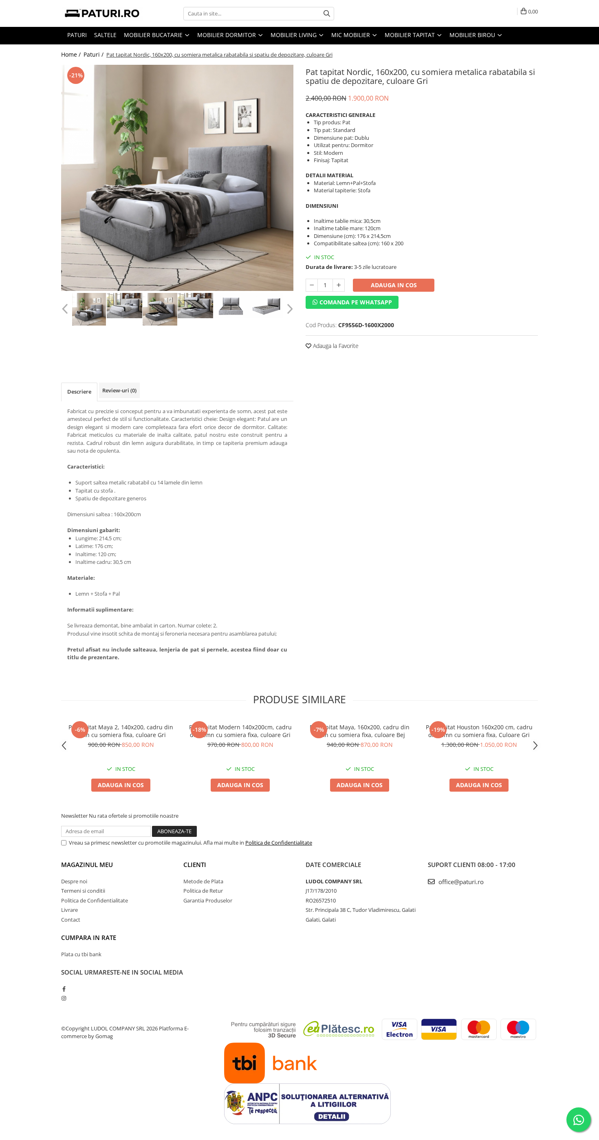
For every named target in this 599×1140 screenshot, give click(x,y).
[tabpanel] (177, 178)
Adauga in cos (394, 285)
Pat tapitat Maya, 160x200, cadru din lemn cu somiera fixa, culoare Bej (360, 731)
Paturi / (94, 54)
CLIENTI (194, 865)
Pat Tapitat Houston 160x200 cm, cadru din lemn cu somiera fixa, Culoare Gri (479, 731)
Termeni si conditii (83, 890)
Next (289, 309)
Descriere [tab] (79, 391)
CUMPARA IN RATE (88, 937)
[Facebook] (63, 989)
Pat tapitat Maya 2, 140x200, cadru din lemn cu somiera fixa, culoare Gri (120, 731)
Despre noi (74, 881)
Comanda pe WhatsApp (355, 302)
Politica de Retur (203, 890)
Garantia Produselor (207, 900)
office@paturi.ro (460, 882)
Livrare (69, 909)
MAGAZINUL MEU (87, 865)
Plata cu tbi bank (81, 954)
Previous (66, 309)
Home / (71, 54)
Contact (70, 919)
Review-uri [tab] (119, 390)
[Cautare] (326, 13)
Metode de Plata (203, 881)
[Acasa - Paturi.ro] (102, 13)
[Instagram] (63, 998)
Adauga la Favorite (335, 346)
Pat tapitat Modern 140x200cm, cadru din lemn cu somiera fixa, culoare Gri (240, 731)
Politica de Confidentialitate (278, 842)
